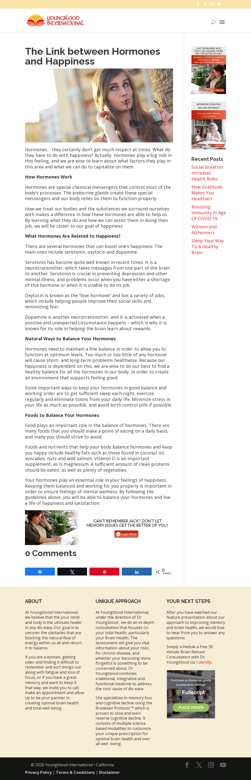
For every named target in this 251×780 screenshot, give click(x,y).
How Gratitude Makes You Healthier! (207, 193)
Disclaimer (109, 772)
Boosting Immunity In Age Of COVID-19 (208, 212)
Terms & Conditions (75, 772)
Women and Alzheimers (204, 229)
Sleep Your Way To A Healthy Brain (207, 246)
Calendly (204, 662)
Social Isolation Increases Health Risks (207, 173)
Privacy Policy (38, 772)
